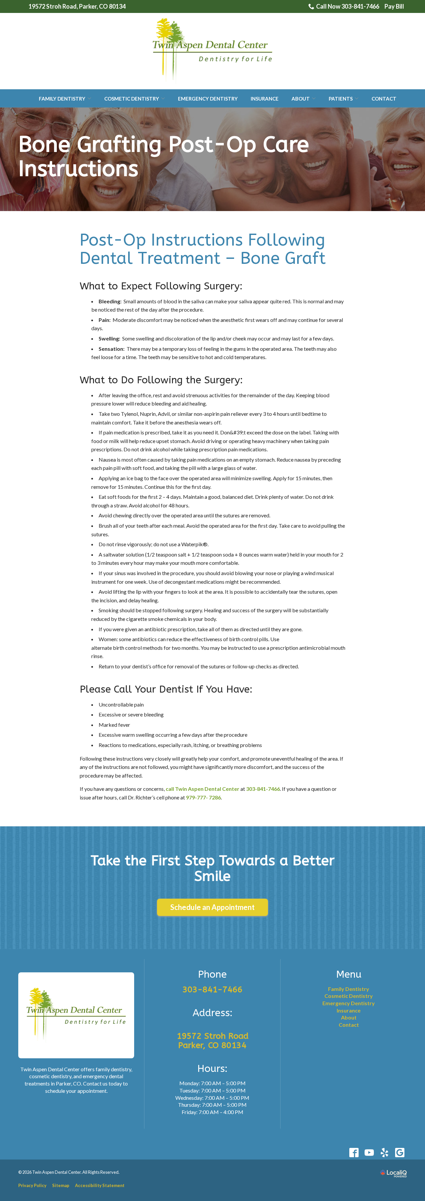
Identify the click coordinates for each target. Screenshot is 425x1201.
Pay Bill (394, 6)
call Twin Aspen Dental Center (202, 789)
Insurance (265, 99)
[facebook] (354, 1152)
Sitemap (60, 1185)
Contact (384, 99)
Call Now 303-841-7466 (347, 6)
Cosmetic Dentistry (131, 99)
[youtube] (369, 1152)
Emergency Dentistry (208, 99)
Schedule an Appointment (212, 907)
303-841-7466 (263, 789)
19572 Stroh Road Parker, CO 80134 (212, 1040)
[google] (399, 1152)
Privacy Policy (32, 1185)
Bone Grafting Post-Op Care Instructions (163, 156)
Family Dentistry (62, 99)
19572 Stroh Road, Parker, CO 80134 (77, 6)
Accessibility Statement (100, 1185)
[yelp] (384, 1152)
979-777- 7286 (203, 797)
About (301, 99)
